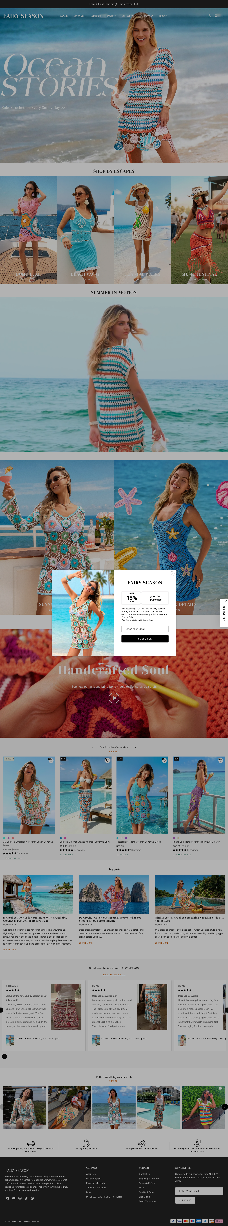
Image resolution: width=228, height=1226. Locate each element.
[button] (224, 613)
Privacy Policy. (128, 617)
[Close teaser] (226, 600)
